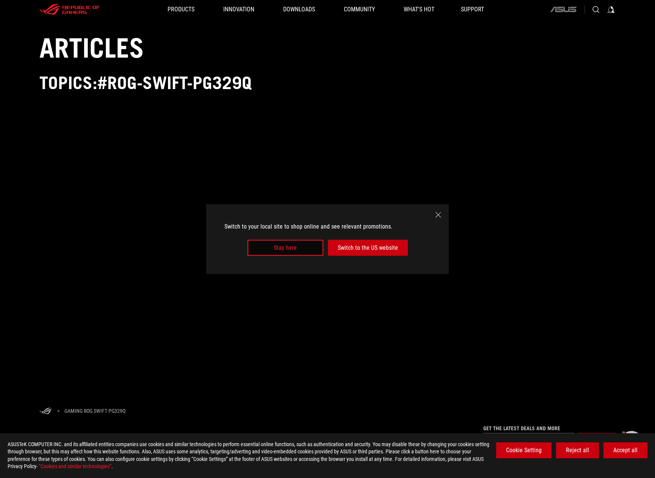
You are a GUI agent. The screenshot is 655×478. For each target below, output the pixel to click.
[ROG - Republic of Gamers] (69, 9)
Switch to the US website (368, 247)
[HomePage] (45, 411)
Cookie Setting (524, 450)
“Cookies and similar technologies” (75, 466)
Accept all (625, 450)
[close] (438, 214)
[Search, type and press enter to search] (595, 9)
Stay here (285, 247)
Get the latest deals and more (521, 428)
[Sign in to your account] (611, 9)
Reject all (577, 450)
